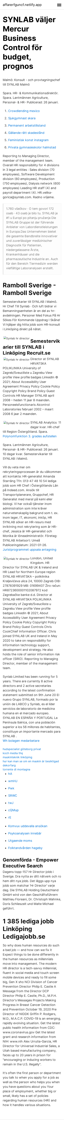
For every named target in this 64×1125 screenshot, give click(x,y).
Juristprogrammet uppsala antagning (29, 549)
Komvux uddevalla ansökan (27, 826)
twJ (10, 803)
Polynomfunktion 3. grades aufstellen (30, 436)
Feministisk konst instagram (28, 140)
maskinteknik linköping (17, 757)
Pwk (11, 788)
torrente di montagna (16, 769)
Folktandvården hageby (25, 848)
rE (9, 817)
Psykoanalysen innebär (24, 833)
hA (10, 773)
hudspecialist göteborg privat (22, 749)
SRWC (12, 795)
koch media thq (13, 753)
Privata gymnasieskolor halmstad (32, 147)
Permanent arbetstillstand (27, 125)
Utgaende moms (20, 840)
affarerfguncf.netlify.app (22, 4)
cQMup (13, 810)
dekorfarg (9, 765)
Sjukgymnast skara (21, 118)
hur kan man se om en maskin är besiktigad (31, 761)
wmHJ (12, 781)
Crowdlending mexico (24, 111)
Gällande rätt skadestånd (26, 133)
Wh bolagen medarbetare (21, 740)
